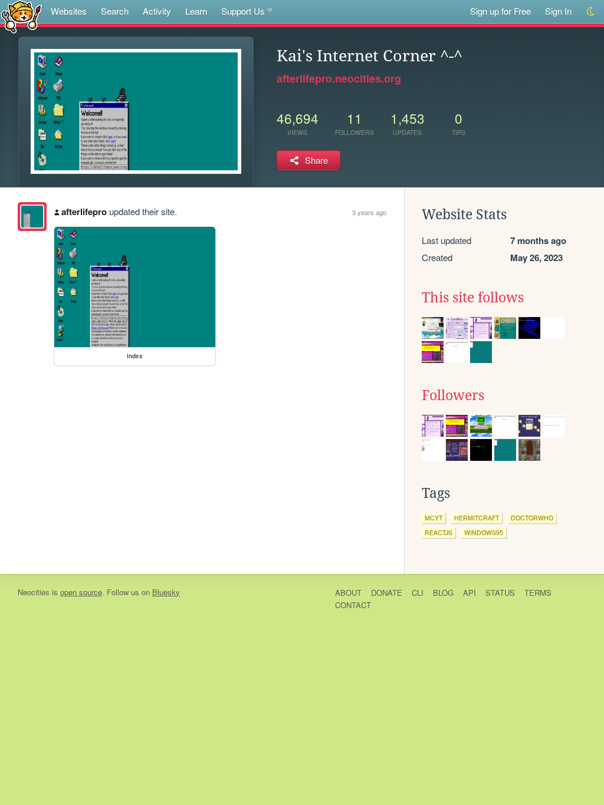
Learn (196, 11)
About (348, 592)
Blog (443, 592)
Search (115, 11)
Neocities (34, 592)
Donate (386, 592)
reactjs (438, 532)
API (469, 592)
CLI (418, 592)
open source (81, 592)
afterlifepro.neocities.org (339, 78)
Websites (69, 11)
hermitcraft (476, 517)
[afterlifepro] (32, 216)
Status (500, 592)
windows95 (483, 532)
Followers (453, 395)
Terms (538, 592)
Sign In (558, 11)
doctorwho (532, 517)
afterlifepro (84, 211)
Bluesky (166, 592)
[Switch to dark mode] (591, 11)
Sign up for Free (500, 11)
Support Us (243, 11)
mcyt (433, 517)
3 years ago (369, 212)
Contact (353, 605)
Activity (157, 11)
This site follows (473, 297)
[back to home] (21, 16)
